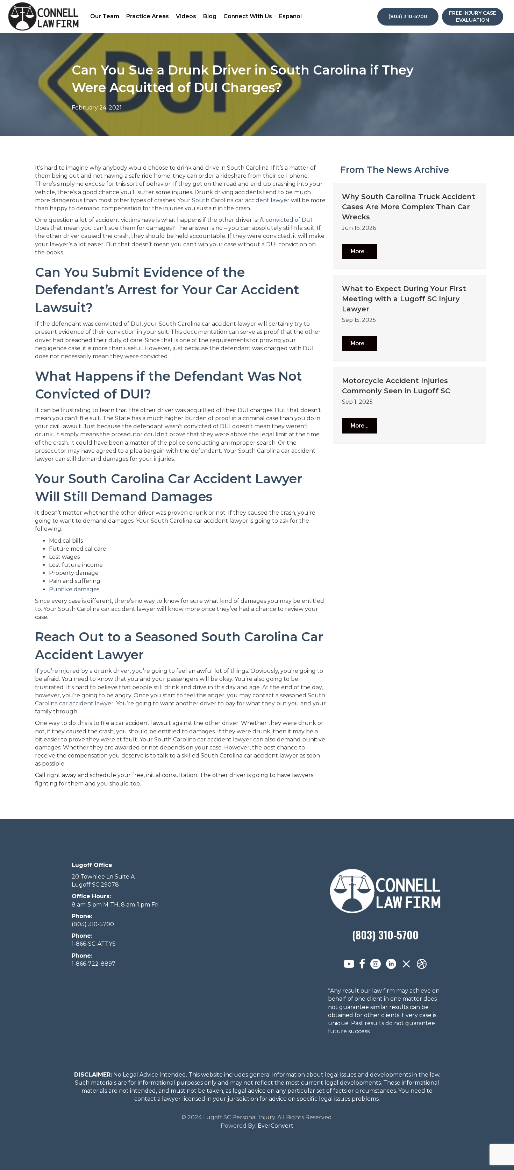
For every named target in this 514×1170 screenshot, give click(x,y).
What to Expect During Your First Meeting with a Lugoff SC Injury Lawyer (404, 298)
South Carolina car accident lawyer (241, 200)
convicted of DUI (289, 220)
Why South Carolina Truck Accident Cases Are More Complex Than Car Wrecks (408, 206)
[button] (359, 251)
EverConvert (275, 1125)
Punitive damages (74, 589)
